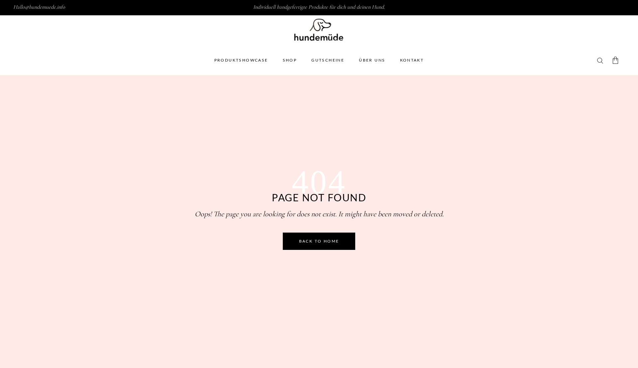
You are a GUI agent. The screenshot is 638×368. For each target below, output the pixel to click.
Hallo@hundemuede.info (39, 7)
